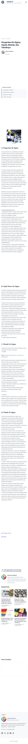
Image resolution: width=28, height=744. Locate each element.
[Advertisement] (14, 21)
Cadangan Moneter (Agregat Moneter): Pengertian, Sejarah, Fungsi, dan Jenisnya (6, 601)
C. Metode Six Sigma (7, 94)
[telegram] (14, 570)
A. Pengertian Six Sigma (7, 90)
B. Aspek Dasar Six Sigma (8, 92)
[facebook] (5, 570)
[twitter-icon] (5, 733)
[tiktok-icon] (13, 733)
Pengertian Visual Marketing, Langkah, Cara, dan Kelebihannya (20, 600)
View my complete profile (8, 729)
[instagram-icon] (8, 733)
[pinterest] (17, 570)
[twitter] (8, 570)
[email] (20, 570)
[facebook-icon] (2, 733)
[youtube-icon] (10, 733)
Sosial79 (10, 1)
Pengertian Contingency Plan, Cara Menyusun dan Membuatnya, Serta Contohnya (20, 620)
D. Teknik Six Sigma (6, 97)
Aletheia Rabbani (11, 718)
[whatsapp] (11, 570)
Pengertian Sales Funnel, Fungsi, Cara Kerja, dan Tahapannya (7, 620)
